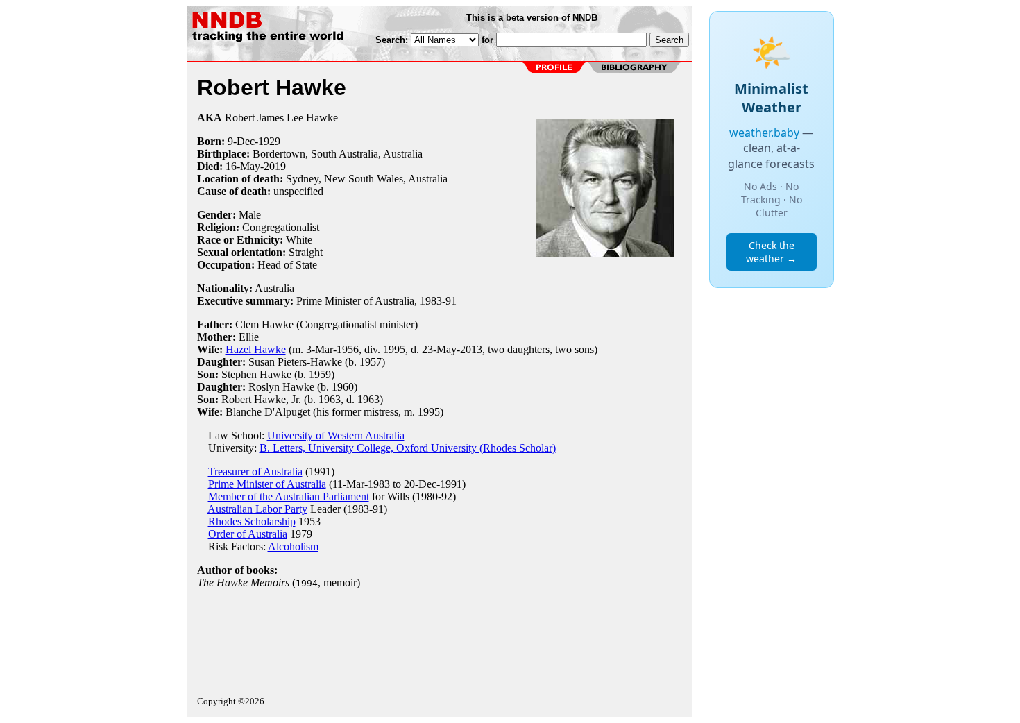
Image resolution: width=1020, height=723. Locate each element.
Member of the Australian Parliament (288, 496)
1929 (269, 141)
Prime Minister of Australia (267, 484)
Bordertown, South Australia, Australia (338, 154)
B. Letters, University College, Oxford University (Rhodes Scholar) (408, 448)
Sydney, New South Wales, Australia (367, 179)
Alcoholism (293, 546)
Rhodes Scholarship (252, 521)
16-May (243, 166)
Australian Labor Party (257, 509)
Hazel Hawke (256, 349)
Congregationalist (280, 227)
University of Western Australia (336, 435)
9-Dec (241, 141)
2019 (275, 166)
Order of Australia (247, 534)
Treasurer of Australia (255, 471)
